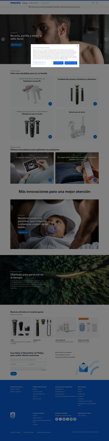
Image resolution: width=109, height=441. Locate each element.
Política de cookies (63, 59)
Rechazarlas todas (58, 63)
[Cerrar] (77, 46)
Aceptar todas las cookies (70, 63)
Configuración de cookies (39, 63)
